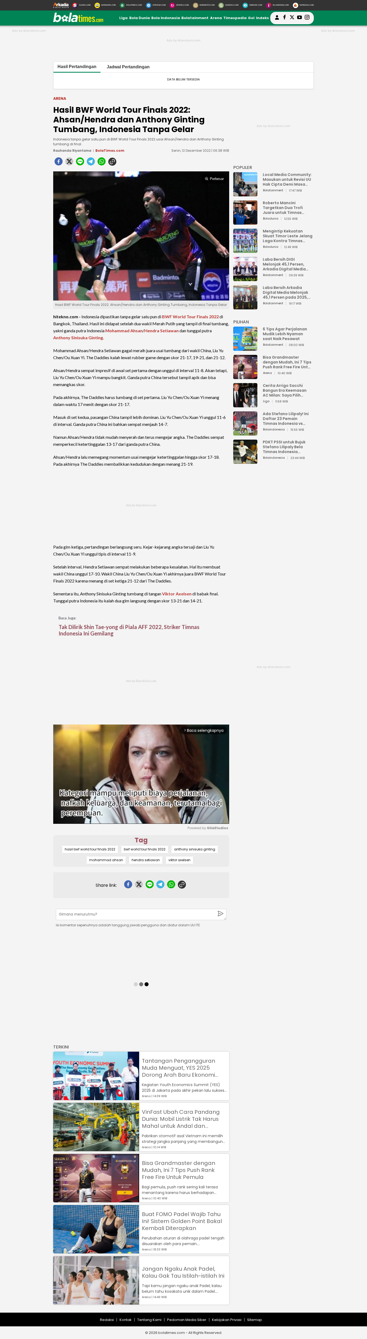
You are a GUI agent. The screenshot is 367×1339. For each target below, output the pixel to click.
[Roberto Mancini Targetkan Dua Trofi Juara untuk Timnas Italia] (245, 222)
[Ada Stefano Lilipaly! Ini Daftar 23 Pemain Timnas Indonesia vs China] (245, 433)
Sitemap (254, 1319)
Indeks (262, 17)
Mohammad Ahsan (124, 330)
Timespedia (235, 17)
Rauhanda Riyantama (72, 150)
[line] (80, 163)
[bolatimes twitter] (292, 18)
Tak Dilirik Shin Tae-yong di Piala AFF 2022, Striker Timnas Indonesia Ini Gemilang (129, 630)
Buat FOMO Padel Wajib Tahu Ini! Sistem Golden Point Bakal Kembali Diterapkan (182, 1221)
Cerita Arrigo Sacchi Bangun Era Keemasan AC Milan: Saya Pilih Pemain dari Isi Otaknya (286, 390)
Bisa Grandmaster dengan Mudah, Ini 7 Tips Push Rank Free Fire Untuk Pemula (178, 1170)
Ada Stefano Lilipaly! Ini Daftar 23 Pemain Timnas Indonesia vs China (286, 418)
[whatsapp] (101, 163)
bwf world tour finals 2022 (144, 849)
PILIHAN (241, 322)
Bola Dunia (139, 17)
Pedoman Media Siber (186, 1319)
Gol (251, 17)
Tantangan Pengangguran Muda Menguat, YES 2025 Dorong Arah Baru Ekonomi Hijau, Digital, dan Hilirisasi (178, 1067)
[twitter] (69, 163)
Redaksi (107, 1319)
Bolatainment (194, 17)
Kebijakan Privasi (227, 1319)
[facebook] (58, 163)
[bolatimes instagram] (307, 18)
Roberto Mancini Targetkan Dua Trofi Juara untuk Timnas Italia (283, 207)
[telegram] (90, 163)
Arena (216, 17)
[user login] (277, 19)
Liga (123, 17)
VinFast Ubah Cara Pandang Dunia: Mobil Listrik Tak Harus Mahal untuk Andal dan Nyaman (181, 1118)
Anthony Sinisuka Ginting (78, 337)
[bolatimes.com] (78, 20)
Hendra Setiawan (161, 330)
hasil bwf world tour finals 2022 (90, 849)
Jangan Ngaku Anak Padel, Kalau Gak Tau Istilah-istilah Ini (183, 1272)
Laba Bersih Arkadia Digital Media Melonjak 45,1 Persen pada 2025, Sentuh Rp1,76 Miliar (285, 292)
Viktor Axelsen (177, 593)
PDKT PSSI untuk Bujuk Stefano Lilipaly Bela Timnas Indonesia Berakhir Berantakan (284, 447)
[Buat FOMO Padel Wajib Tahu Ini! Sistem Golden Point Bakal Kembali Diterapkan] (96, 1251)
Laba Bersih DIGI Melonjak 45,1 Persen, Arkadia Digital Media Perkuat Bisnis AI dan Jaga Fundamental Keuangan (284, 264)
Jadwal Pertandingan (128, 67)
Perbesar (217, 179)
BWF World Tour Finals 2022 (190, 316)
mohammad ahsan (106, 860)
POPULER (242, 167)
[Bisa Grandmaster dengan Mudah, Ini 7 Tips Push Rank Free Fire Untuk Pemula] (96, 1200)
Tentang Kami (149, 1319)
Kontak (126, 1319)
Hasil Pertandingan (76, 66)
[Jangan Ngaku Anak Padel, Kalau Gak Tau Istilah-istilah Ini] (96, 1302)
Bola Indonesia (165, 17)
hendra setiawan (146, 860)
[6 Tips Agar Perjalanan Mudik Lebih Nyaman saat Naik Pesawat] (245, 348)
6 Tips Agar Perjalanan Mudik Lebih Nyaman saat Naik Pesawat (285, 334)
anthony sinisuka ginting (194, 849)
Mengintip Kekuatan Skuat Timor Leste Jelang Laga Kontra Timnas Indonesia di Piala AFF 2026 (287, 236)
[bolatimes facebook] (284, 18)
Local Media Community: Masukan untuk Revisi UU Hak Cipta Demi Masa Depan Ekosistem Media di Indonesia (287, 179)
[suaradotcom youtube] (299, 18)
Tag (141, 840)
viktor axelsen (179, 860)
